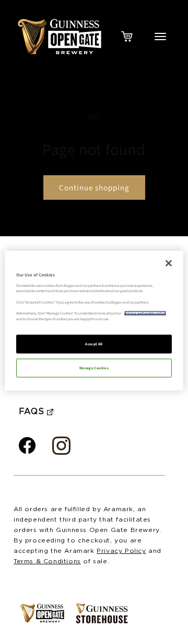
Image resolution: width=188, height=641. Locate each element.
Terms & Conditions (47, 561)
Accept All (94, 344)
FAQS (31, 412)
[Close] (168, 262)
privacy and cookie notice (145, 313)
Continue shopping (94, 187)
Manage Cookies (94, 368)
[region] (94, 320)
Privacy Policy (121, 551)
